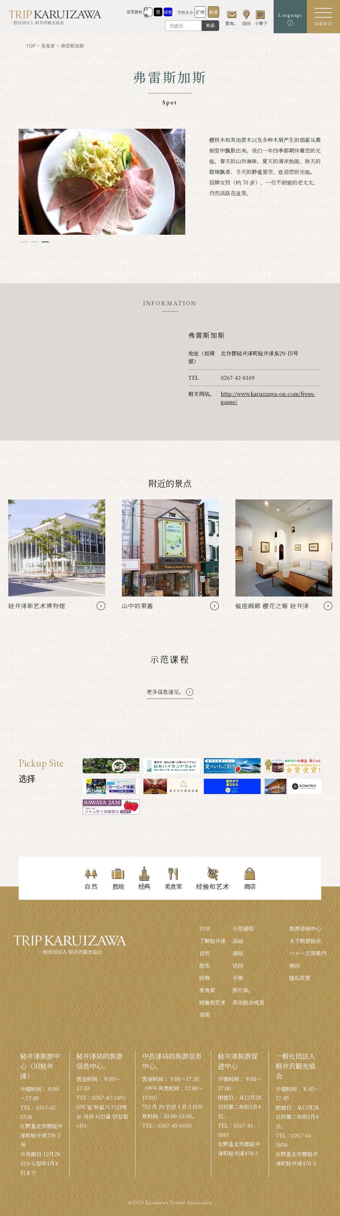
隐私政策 (299, 978)
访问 (237, 965)
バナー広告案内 (307, 953)
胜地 (204, 965)
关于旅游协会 (305, 941)
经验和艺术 (212, 1002)
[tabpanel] (102, 182)
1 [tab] (24, 241)
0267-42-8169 (238, 377)
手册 (237, 978)
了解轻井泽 (212, 941)
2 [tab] (34, 241)
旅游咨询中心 (305, 928)
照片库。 (243, 990)
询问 (294, 965)
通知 (237, 953)
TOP (205, 928)
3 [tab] (45, 241)
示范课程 (243, 928)
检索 (210, 25)
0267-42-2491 (109, 1097)
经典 (204, 978)
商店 (204, 1014)
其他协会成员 (248, 1002)
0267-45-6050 (175, 1125)
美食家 (207, 990)
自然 (204, 953)
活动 (237, 941)
